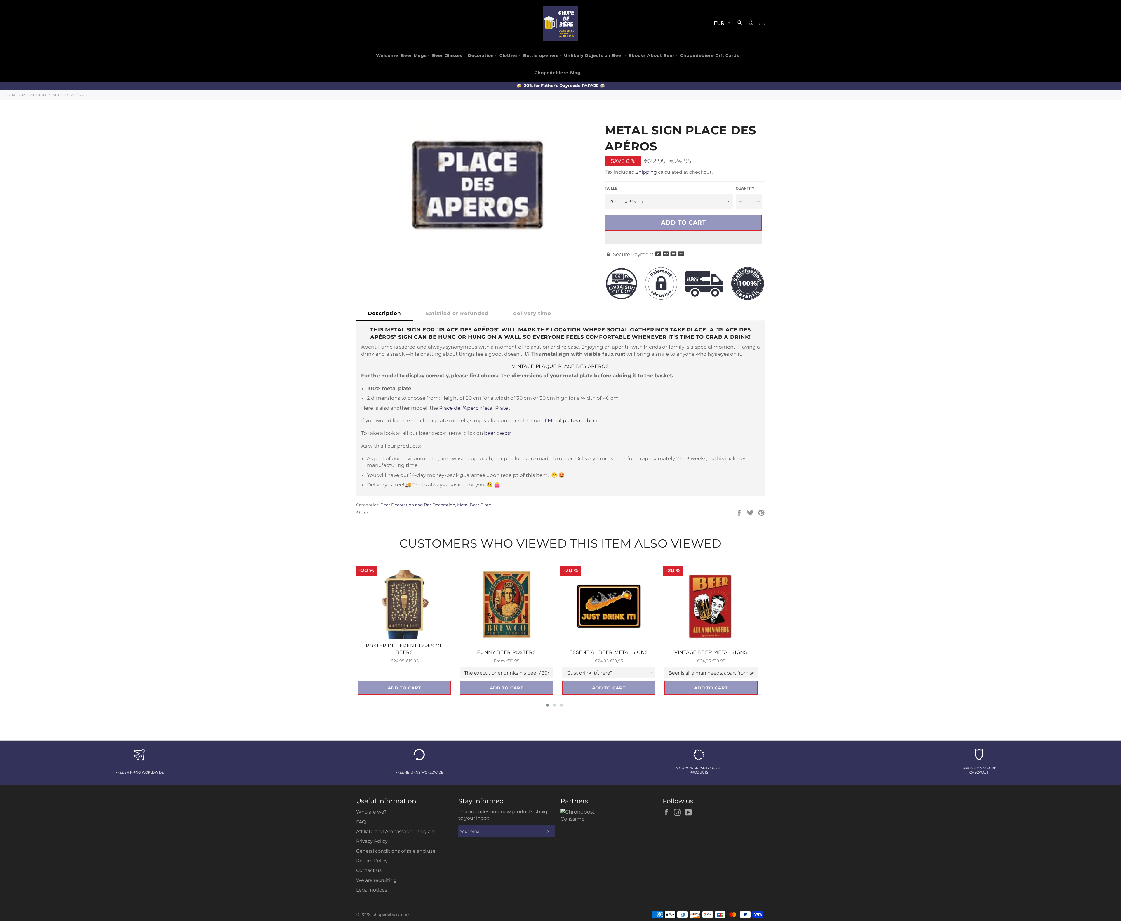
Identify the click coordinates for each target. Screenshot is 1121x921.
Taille (611, 188)
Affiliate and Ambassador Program (396, 831)
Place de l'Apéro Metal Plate (473, 408)
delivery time (532, 313)
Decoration (481, 55)
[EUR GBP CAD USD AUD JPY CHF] (721, 23)
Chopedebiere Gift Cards (709, 55)
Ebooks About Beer (652, 55)
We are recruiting (376, 880)
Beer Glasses (447, 55)
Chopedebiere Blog (558, 72)
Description (384, 313)
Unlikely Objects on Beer (593, 55)
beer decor (497, 433)
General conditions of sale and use (396, 851)
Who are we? (371, 812)
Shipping (646, 172)
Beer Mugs (413, 55)
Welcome (387, 55)
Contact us (369, 870)
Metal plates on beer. (573, 420)
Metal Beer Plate (474, 505)
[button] (683, 237)
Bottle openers (541, 55)
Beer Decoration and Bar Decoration (417, 505)
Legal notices (371, 890)
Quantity (745, 188)
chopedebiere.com (391, 914)
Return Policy (372, 860)
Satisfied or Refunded (457, 313)
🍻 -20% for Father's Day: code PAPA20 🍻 (560, 85)
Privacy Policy (372, 841)
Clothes (508, 55)
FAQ (361, 822)
